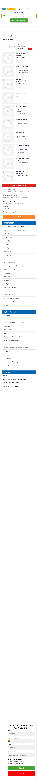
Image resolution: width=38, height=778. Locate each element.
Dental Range (7, 251)
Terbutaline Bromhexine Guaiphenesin (14, 322)
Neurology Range (8, 280)
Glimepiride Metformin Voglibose (12, 362)
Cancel (21, 773)
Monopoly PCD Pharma (10, 386)
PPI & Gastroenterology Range (12, 298)
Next (19, 217)
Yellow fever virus (8, 344)
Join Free (22, 9)
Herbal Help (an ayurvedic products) (13, 266)
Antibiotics (6, 233)
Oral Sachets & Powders (10, 287)
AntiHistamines (8, 237)
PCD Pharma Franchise (10, 376)
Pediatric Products (8, 294)
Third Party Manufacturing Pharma (14, 379)
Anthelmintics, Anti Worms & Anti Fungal (14, 226)
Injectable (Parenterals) (10, 269)
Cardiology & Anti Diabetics (11, 248)
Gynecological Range (9, 262)
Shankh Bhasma (8, 330)
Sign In (30, 9)
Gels (5, 259)
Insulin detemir (8, 315)
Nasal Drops (7, 276)
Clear (29, 49)
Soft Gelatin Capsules (9, 302)
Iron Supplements (8, 273)
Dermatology (7, 255)
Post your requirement (19, 20)
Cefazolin (6, 365)
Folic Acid (6, 333)
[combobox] (19, 16)
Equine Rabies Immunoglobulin (12, 340)
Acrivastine (7, 351)
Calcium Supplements (9, 241)
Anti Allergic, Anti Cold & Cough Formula (14, 230)
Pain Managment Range (10, 291)
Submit (21, 768)
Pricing (4, 9)
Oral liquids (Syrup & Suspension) (12, 284)
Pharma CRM (12, 9)
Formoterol (7, 319)
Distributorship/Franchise (17, 761)
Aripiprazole (7, 326)
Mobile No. (6, 206)
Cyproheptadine (8, 355)
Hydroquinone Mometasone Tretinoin (14, 337)
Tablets (6, 305)
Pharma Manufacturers (11, 383)
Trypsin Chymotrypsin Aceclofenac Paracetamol (16, 347)
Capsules (6, 244)
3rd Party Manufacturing (17, 763)
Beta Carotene (7, 358)
